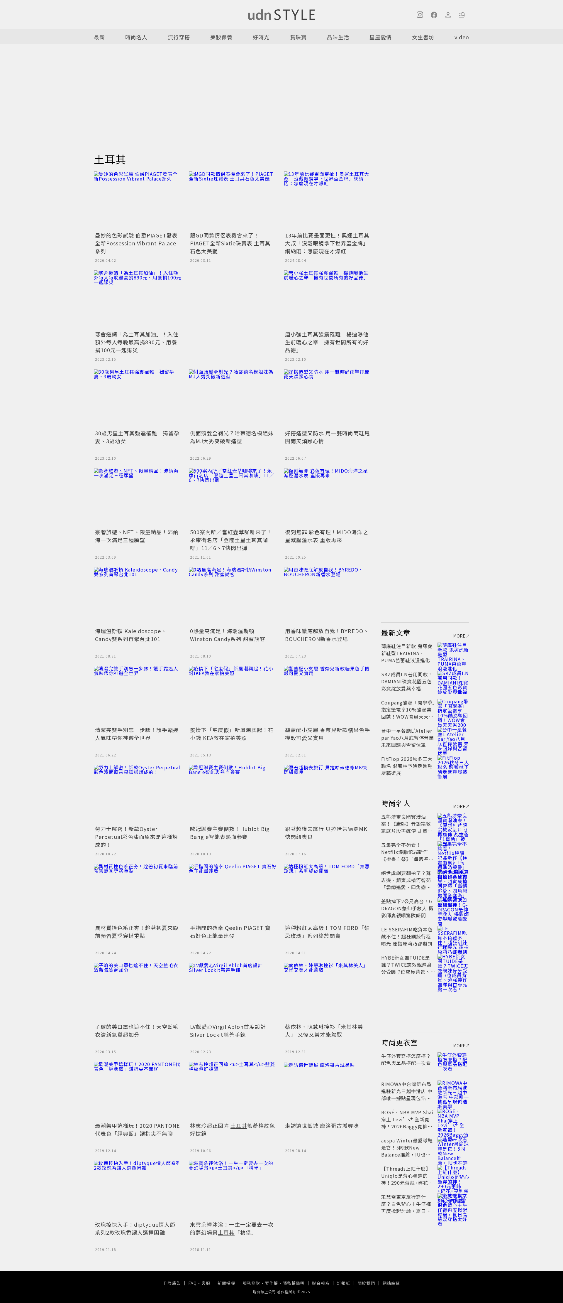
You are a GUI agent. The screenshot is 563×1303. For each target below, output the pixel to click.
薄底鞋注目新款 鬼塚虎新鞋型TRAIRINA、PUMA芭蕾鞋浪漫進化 (407, 653)
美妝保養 (221, 37)
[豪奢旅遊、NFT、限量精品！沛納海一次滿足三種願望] (138, 497)
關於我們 (366, 1283)
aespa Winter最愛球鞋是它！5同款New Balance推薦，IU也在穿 (407, 1151)
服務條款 (251, 1283)
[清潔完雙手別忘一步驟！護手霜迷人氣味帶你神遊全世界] (138, 695)
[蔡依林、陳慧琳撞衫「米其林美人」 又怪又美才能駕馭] (328, 992)
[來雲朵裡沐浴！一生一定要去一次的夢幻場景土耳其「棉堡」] (233, 1190)
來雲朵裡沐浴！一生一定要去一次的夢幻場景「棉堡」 (232, 1228)
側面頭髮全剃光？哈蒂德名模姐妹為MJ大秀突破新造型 (232, 437)
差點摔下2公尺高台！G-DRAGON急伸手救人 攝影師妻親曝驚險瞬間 (408, 908)
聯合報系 (321, 1283)
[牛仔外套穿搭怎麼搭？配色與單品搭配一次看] (453, 1062)
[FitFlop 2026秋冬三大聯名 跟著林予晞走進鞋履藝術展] (453, 765)
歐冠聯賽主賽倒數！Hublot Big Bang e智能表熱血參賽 (230, 832)
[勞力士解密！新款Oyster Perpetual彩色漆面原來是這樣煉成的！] (138, 794)
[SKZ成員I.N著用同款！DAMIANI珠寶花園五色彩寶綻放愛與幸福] (453, 681)
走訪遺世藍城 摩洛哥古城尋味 (322, 1125)
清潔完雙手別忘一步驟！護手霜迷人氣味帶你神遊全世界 (137, 733)
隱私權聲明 (294, 1283)
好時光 (261, 37)
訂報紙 (343, 1283)
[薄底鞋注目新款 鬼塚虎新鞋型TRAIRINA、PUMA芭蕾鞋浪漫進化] (453, 653)
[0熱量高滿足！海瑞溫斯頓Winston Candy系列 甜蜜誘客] (233, 596)
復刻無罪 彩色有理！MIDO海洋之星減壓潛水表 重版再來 (326, 536)
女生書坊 (423, 37)
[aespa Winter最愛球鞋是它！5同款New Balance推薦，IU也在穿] (453, 1147)
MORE (459, 636)
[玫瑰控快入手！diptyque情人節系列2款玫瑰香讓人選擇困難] (138, 1190)
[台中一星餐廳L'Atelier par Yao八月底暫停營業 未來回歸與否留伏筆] (453, 737)
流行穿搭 (179, 37)
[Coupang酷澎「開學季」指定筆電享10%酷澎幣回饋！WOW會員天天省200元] (453, 709)
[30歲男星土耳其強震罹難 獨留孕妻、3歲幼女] (138, 398)
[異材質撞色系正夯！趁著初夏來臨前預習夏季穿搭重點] (138, 893)
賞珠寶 (298, 37)
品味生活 (338, 37)
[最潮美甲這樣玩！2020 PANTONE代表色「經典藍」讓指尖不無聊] (138, 1091)
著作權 (271, 1283)
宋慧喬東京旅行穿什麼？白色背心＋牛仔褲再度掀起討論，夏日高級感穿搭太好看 (406, 1207)
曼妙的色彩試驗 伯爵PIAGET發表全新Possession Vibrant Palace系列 (136, 243)
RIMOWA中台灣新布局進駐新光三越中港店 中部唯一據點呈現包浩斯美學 (407, 1095)
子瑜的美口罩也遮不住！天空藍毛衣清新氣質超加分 (137, 1030)
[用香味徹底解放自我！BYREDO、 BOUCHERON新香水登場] (328, 596)
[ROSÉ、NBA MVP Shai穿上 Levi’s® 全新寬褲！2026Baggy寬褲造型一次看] (453, 1119)
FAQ (192, 1283)
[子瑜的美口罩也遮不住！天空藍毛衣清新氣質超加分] (138, 992)
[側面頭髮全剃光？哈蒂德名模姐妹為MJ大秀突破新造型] (233, 398)
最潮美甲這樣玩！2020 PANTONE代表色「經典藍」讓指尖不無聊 (137, 1129)
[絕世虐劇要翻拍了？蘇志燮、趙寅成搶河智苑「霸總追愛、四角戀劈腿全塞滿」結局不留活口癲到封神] (453, 880)
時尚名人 (136, 37)
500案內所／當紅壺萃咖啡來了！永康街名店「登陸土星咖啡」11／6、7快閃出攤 (231, 540)
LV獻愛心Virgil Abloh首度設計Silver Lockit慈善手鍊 (228, 1030)
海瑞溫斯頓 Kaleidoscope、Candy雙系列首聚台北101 (131, 635)
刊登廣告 (172, 1283)
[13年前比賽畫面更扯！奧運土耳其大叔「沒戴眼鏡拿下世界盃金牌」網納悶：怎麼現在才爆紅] (328, 200)
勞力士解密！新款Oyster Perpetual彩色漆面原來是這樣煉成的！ (136, 836)
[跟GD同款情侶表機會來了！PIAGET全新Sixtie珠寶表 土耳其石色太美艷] (233, 200)
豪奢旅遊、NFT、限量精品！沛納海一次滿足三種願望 (137, 536)
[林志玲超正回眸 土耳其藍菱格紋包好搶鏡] (233, 1091)
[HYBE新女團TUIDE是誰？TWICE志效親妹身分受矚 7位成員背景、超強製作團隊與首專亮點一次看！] (453, 964)
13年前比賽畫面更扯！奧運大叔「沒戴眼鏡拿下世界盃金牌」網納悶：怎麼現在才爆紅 (327, 243)
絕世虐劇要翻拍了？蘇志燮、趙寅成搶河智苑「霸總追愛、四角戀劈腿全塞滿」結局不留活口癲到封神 (406, 887)
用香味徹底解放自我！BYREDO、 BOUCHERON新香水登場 (327, 635)
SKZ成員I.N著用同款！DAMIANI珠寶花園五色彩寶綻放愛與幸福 (407, 681)
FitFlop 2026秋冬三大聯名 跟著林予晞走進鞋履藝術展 (407, 765)
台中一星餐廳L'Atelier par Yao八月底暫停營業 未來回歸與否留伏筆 (407, 737)
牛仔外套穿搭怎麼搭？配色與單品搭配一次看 (406, 1059)
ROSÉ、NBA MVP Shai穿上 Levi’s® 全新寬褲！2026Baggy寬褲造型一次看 (407, 1123)
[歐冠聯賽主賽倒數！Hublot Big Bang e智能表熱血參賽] (233, 794)
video (462, 37)
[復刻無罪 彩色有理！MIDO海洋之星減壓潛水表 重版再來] (328, 497)
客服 (205, 1283)
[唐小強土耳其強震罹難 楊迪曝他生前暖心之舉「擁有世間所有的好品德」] (328, 299)
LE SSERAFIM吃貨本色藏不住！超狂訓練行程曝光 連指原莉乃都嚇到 (407, 936)
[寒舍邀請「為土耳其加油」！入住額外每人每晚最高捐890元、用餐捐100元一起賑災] (138, 299)
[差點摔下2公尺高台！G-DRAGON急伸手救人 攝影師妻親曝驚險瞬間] (453, 908)
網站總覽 (391, 1283)
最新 (99, 37)
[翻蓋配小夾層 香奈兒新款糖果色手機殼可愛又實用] (328, 695)
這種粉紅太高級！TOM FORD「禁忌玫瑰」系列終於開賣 (327, 931)
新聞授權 (226, 1283)
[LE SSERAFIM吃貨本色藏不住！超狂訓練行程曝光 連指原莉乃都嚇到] (453, 936)
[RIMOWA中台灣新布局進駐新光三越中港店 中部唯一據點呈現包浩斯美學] (453, 1091)
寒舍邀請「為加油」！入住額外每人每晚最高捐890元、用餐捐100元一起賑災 (137, 342)
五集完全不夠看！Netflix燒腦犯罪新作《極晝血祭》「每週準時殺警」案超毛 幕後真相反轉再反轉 (407, 858)
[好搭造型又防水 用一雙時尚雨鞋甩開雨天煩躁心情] (328, 398)
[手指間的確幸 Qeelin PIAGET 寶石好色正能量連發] (233, 893)
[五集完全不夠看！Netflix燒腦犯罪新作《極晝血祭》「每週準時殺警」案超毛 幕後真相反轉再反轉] (453, 851)
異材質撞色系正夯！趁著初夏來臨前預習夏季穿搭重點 (137, 931)
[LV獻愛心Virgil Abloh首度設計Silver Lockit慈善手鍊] (233, 992)
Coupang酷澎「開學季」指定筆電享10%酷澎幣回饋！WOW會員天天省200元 (408, 713)
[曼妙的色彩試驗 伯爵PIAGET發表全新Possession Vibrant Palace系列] (138, 200)
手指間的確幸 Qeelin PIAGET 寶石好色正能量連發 (230, 931)
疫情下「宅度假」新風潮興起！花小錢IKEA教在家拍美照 (232, 733)
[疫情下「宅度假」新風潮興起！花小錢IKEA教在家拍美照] (233, 695)
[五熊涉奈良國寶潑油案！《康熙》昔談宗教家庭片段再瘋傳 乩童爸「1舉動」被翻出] (453, 823)
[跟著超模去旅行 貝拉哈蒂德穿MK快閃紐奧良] (328, 794)
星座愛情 (380, 37)
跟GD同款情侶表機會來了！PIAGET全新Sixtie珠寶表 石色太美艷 (230, 243)
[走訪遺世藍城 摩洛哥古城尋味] (328, 1091)
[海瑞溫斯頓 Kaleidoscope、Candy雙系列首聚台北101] (138, 596)
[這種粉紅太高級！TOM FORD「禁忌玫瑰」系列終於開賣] (328, 893)
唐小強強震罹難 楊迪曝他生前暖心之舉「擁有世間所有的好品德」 (327, 342)
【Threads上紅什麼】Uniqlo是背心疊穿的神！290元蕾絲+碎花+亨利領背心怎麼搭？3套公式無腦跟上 (406, 1182)
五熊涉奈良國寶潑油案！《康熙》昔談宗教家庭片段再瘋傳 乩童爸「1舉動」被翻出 (407, 827)
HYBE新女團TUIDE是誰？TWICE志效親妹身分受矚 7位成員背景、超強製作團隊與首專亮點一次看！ (406, 971)
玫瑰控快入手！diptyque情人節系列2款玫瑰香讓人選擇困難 (135, 1228)
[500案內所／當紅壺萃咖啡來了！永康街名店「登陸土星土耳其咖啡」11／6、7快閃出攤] (233, 497)
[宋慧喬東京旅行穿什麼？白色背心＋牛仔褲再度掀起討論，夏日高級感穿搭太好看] (453, 1203)
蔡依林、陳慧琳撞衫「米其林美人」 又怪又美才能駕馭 (324, 1030)
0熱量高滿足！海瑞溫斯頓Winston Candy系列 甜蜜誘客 (227, 635)
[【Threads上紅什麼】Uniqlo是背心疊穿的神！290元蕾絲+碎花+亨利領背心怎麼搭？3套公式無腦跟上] (453, 1175)
